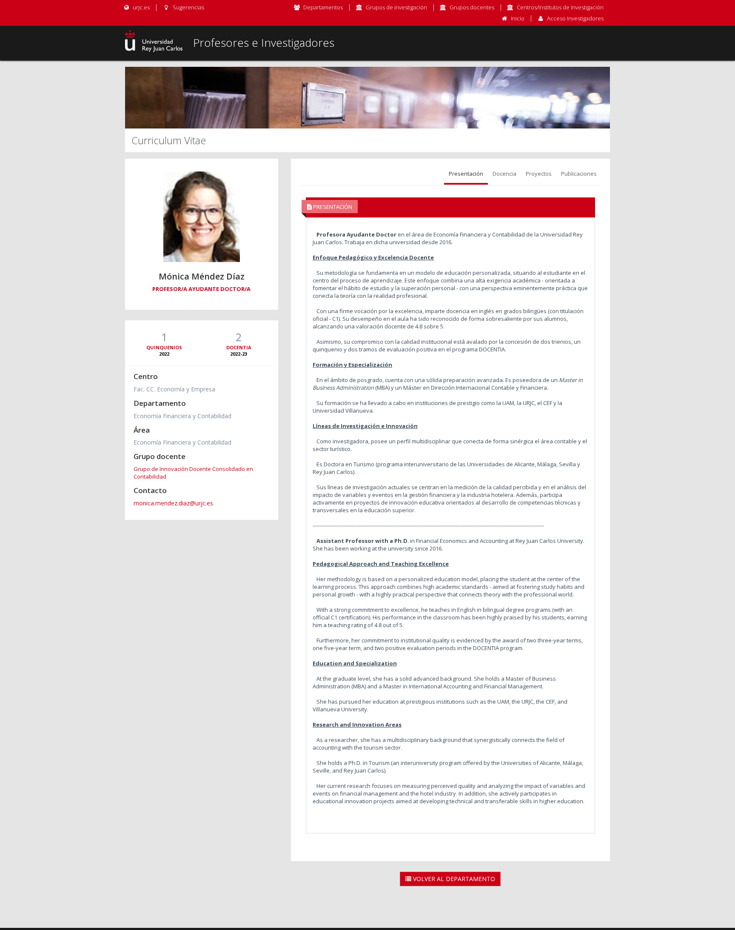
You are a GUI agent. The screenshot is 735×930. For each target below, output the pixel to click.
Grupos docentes (472, 7)
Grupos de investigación (396, 7)
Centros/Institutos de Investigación (560, 7)
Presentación (466, 173)
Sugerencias (187, 7)
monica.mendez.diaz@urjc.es (173, 503)
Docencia (504, 173)
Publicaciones (579, 173)
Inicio (517, 18)
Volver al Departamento (453, 879)
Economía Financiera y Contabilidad (182, 416)
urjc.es (140, 7)
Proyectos (539, 173)
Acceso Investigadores (575, 18)
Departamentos (323, 7)
